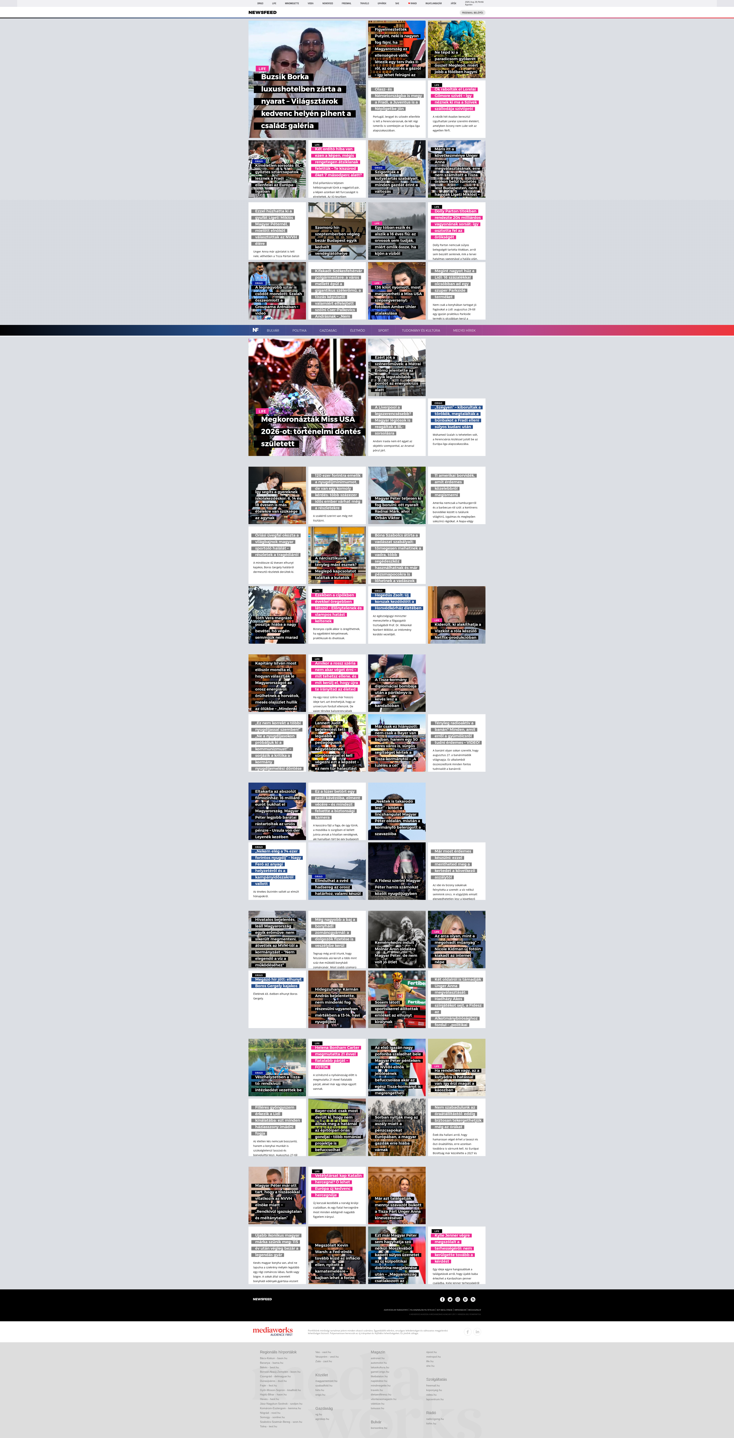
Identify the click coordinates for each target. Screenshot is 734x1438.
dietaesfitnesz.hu (381, 1394)
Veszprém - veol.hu (327, 1356)
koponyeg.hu (434, 1390)
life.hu (430, 1361)
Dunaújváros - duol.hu (273, 1380)
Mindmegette (292, 3)
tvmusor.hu (377, 1408)
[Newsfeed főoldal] (262, 1299)
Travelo (364, 3)
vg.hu (318, 1414)
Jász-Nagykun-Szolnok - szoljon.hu (281, 1403)
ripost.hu (431, 1352)
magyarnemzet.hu (326, 1380)
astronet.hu (378, 1358)
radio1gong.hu (435, 1418)
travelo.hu (377, 1390)
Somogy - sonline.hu (272, 1417)
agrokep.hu (322, 1418)
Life (274, 3)
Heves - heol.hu (269, 1399)
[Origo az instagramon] (457, 1299)
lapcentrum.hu (435, 1399)
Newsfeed (327, 3)
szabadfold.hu (323, 1385)
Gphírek (382, 3)
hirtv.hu (319, 1390)
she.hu (430, 1365)
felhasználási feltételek (422, 1310)
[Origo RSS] (473, 1299)
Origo (260, 3)
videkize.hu (377, 1403)
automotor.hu (379, 1362)
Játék (453, 3)
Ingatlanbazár (433, 3)
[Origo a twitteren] (450, 1299)
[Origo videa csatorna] (465, 1299)
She (397, 3)
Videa (310, 3)
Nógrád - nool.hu (270, 1412)
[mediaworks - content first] (273, 1332)
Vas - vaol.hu (323, 1352)
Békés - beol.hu (269, 1367)
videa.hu (431, 1394)
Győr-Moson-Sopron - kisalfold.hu (280, 1390)
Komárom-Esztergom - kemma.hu (280, 1408)
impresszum (460, 1310)
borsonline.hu (379, 1427)
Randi (414, 3)
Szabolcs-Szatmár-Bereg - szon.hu (281, 1421)
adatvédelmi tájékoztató (396, 1310)
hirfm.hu (431, 1423)
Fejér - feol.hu (268, 1385)
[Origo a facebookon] (442, 1299)
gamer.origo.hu (380, 1371)
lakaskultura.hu (380, 1367)
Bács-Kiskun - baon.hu (273, 1358)
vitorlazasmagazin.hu (383, 1399)
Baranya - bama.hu (271, 1362)
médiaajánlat (474, 1310)
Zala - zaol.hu (323, 1361)
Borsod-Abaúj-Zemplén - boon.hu (280, 1371)
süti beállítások (444, 1310)
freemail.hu (433, 1385)
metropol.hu (433, 1356)
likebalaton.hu (379, 1376)
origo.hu (320, 1394)
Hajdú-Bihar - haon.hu (273, 1394)
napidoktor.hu (379, 1380)
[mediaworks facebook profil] (468, 1332)
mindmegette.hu (381, 1385)
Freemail (346, 3)
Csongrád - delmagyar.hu (275, 1376)
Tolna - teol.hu (268, 1426)
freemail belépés (472, 12)
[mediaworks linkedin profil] (477, 1332)
